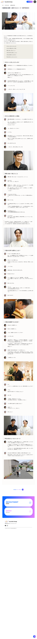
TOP (3, 5)
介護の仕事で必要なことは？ (12, 52)
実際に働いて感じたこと (11, 50)
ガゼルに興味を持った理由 (11, 48)
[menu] (35, 1)
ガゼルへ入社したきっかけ (11, 46)
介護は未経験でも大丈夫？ (11, 54)
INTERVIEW (7, 5)
